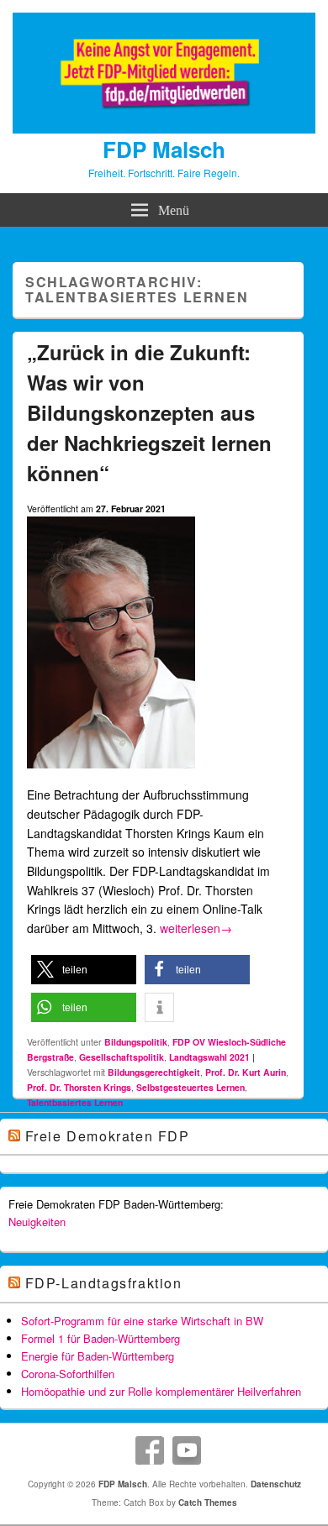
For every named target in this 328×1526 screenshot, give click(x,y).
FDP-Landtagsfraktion (104, 1283)
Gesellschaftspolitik (121, 1057)
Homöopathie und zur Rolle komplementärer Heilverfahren (161, 1391)
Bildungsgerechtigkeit (154, 1072)
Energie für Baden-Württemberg (97, 1356)
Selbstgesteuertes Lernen (190, 1087)
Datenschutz (276, 1484)
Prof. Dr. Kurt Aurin (245, 1072)
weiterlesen (196, 928)
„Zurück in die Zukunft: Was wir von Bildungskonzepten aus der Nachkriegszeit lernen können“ (149, 412)
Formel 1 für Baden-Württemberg (100, 1338)
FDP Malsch (164, 149)
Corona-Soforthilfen (67, 1374)
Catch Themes (207, 1502)
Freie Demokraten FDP (107, 1136)
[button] (83, 969)
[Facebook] (149, 1450)
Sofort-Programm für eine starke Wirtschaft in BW (142, 1321)
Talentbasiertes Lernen (75, 1102)
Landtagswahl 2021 (209, 1057)
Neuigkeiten (37, 1222)
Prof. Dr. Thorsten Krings (79, 1087)
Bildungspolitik (135, 1042)
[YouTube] (186, 1450)
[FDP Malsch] (164, 128)
